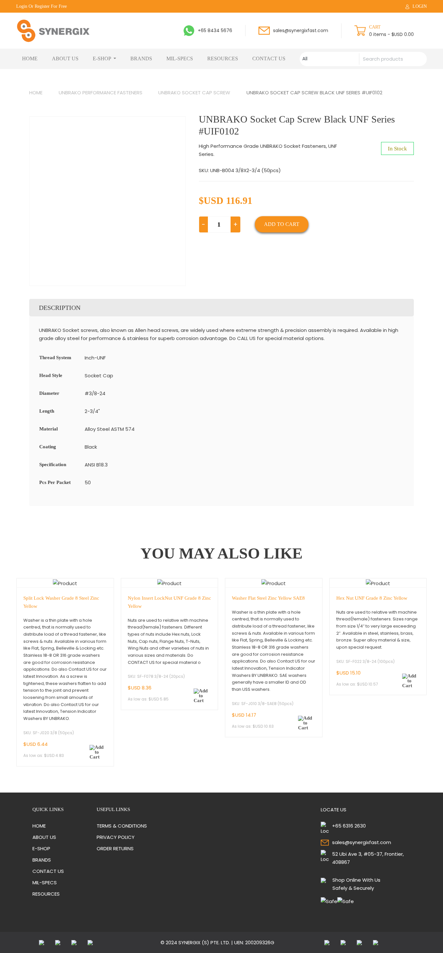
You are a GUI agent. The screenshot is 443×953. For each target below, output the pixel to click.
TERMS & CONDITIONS (122, 825)
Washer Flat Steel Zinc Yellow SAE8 (268, 598)
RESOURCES (222, 58)
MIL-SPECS (179, 58)
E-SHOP (102, 58)
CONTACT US (268, 58)
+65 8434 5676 (215, 30)
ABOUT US (65, 58)
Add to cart (281, 224)
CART (375, 27)
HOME (30, 58)
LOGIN (420, 6)
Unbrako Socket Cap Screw (194, 92)
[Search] (419, 59)
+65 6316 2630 (349, 825)
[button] (97, 752)
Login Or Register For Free (41, 6)
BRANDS (141, 58)
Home (35, 92)
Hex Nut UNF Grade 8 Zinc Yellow (371, 598)
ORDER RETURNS (115, 848)
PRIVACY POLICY (116, 837)
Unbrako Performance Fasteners (100, 92)
